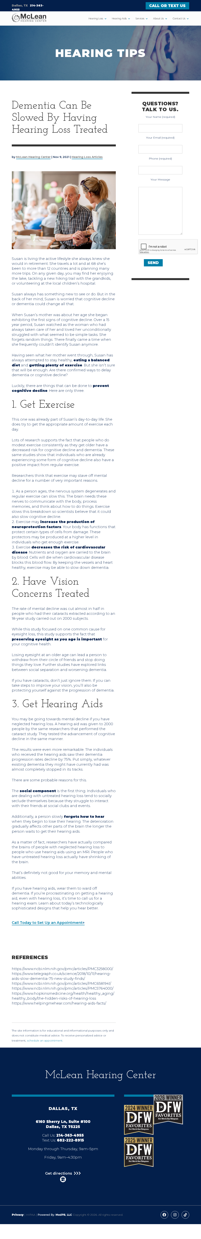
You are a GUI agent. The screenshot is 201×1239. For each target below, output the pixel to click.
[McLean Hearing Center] (29, 18)
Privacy (18, 1214)
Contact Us (179, 18)
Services (139, 18)
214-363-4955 (70, 1135)
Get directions (58, 1173)
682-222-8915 (70, 1140)
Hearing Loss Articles (87, 157)
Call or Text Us (167, 6)
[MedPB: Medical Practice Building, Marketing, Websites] (55, 1214)
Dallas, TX (20, 5)
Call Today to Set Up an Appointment (47, 922)
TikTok (185, 1215)
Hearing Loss (96, 18)
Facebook (164, 1215)
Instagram (175, 1215)
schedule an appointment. (45, 1040)
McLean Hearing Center (33, 157)
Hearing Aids (119, 18)
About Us (158, 18)
